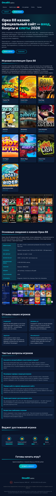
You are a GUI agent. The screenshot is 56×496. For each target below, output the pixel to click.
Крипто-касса (14, 7)
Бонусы (5, 7)
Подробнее (21, 51)
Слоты (32, 7)
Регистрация (18, 11)
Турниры (39, 7)
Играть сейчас (8, 51)
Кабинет (6, 11)
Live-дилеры (25, 7)
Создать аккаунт (28, 466)
